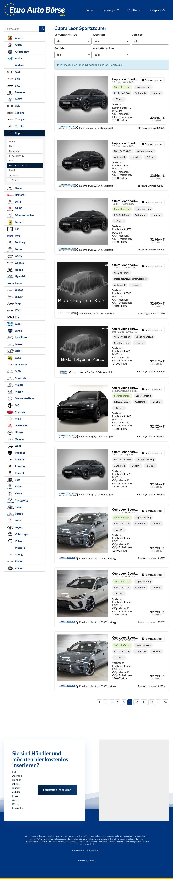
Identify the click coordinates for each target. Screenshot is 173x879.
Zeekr (18, 561)
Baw (17, 85)
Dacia (18, 188)
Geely (18, 255)
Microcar (20, 411)
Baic (17, 78)
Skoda (18, 486)
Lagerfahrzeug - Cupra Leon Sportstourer (112, 102)
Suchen (90, 10)
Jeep (17, 303)
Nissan (18, 432)
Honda (18, 269)
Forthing (19, 242)
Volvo (18, 540)
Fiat (16, 228)
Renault (19, 472)
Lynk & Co (20, 364)
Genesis (19, 262)
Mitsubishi (20, 425)
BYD (17, 105)
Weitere (19, 547)
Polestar (19, 459)
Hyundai (19, 276)
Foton (18, 249)
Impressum (78, 850)
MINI (17, 418)
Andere (19, 65)
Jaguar (18, 296)
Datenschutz (92, 850)
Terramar (13, 180)
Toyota (18, 527)
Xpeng (18, 554)
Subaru (18, 506)
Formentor (14, 151)
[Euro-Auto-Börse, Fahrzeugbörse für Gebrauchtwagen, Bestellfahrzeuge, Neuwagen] (34, 10)
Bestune (19, 92)
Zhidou (18, 567)
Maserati (20, 378)
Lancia (18, 330)
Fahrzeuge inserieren (57, 785)
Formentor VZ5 (16, 156)
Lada (17, 323)
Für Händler (134, 10)
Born (11, 146)
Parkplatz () (157, 10)
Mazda (18, 391)
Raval (12, 170)
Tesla (17, 520)
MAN (17, 371)
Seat (17, 479)
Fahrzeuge (109, 10)
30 (165, 702)
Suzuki (18, 513)
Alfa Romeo (21, 51)
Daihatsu (20, 194)
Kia (16, 317)
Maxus (18, 384)
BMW (18, 99)
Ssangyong (21, 500)
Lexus (18, 344)
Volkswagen (21, 534)
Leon (11, 160)
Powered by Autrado (86, 860)
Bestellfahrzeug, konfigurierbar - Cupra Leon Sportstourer (112, 288)
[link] (152, 80)
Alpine (18, 58)
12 (151, 702)
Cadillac (19, 112)
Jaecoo (18, 289)
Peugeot (19, 452)
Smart (18, 493)
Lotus (17, 357)
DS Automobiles (24, 215)
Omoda (19, 439)
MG (16, 405)
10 (136, 702)
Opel (17, 445)
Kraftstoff (99, 34)
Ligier (18, 350)
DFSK (18, 208)
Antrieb (59, 48)
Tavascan (13, 175)
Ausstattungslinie (103, 48)
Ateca (12, 141)
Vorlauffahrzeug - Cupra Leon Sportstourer (112, 163)
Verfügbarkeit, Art (65, 34)
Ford (17, 235)
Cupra (18, 133)
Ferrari (18, 222)
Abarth (18, 38)
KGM (17, 310)
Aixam (18, 44)
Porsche (19, 466)
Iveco (18, 283)
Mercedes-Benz (24, 398)
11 (144, 702)
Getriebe (137, 34)
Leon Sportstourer (18, 165)
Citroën (19, 126)
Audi (17, 71)
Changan (19, 119)
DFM (17, 201)
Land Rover (21, 337)
